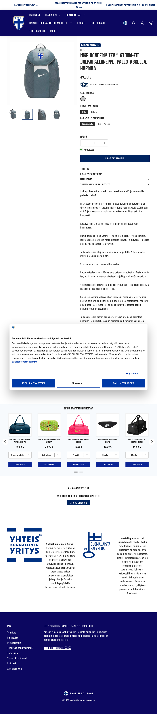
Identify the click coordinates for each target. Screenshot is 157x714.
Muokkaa (77, 383)
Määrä (83, 136)
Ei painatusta (87, 123)
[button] (6, 23)
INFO (52, 31)
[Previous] (5, 442)
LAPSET (81, 23)
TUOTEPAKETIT (37, 31)
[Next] (152, 442)
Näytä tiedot (132, 373)
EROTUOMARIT (98, 23)
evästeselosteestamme (25, 361)
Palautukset (13, 637)
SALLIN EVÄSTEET (123, 383)
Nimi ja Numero (104, 123)
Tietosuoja (12, 653)
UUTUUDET (34, 15)
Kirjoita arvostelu (78, 502)
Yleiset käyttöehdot (17, 658)
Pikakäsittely (14, 643)
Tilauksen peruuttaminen (20, 648)
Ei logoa (94, 111)
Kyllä (84, 111)
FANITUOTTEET (74, 15)
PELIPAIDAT (51, 15)
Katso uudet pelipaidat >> (26, 5)
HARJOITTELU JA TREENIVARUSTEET (49, 23)
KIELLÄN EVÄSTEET (33, 383)
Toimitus (11, 632)
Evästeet (11, 663)
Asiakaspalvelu (14, 668)
